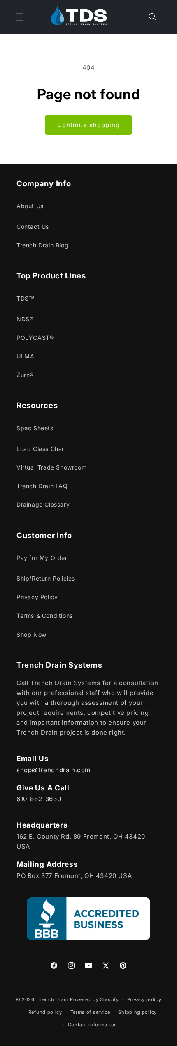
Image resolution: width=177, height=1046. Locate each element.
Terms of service (90, 1012)
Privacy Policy (37, 596)
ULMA (25, 356)
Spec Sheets (35, 428)
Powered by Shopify (94, 999)
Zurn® (25, 374)
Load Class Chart (41, 448)
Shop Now (31, 634)
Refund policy (45, 1012)
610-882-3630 (38, 799)
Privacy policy (144, 999)
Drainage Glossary (43, 504)
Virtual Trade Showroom (51, 467)
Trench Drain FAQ (42, 485)
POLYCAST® (35, 337)
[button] (153, 17)
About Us (30, 205)
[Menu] (20, 17)
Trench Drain (52, 999)
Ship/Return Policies (45, 578)
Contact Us (32, 226)
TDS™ (25, 298)
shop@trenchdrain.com (53, 770)
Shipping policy (137, 1012)
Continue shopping (88, 125)
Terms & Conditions (44, 615)
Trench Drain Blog (42, 245)
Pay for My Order (42, 557)
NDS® (24, 319)
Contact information (92, 1024)
